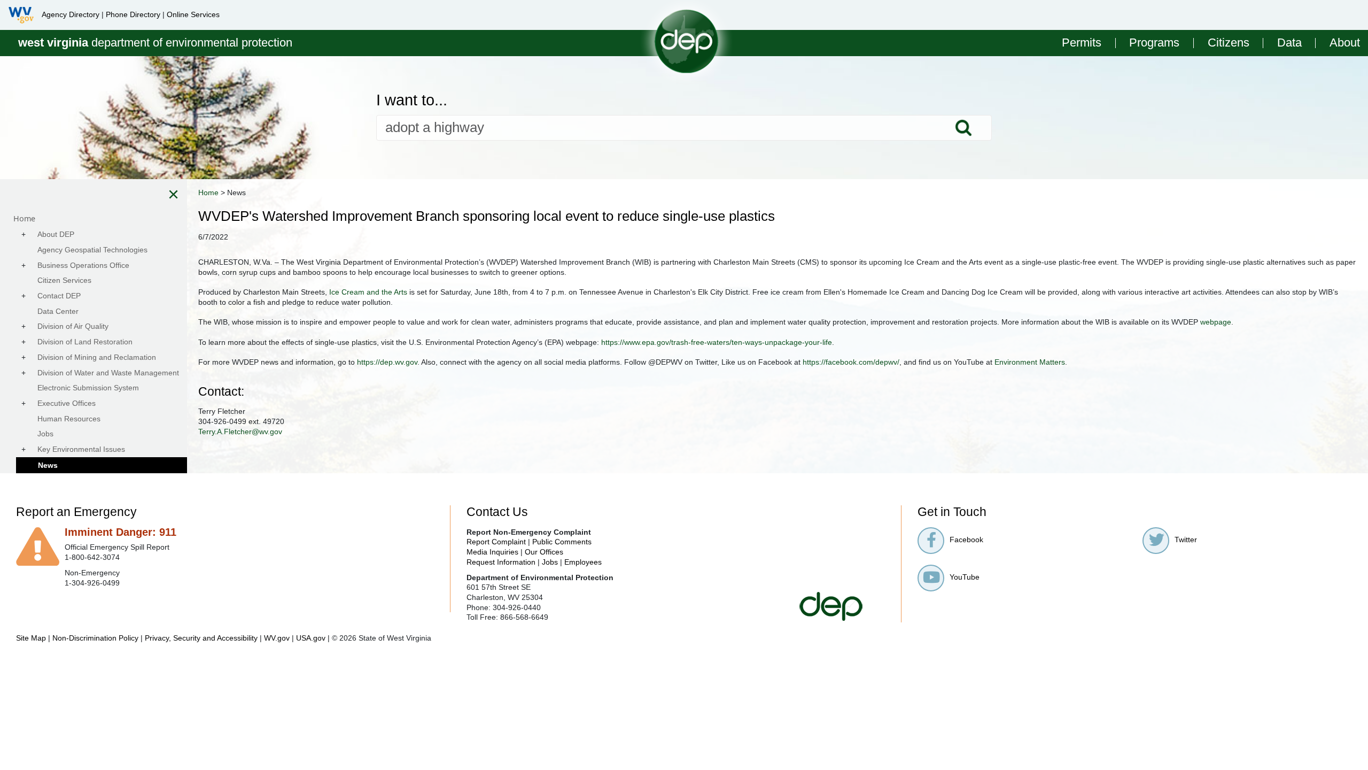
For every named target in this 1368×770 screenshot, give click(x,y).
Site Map (31, 638)
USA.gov (310, 638)
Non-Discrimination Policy (95, 638)
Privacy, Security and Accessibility (201, 638)
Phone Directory (133, 14)
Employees (583, 562)
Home (208, 192)
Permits (1081, 43)
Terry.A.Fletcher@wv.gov (240, 431)
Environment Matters (1029, 362)
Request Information (501, 562)
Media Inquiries (492, 552)
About (1345, 43)
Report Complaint (496, 541)
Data (1289, 43)
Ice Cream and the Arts (368, 292)
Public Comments (562, 541)
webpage (1215, 322)
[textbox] (684, 128)
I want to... (411, 100)
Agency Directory (70, 14)
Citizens (1228, 43)
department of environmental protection (155, 42)
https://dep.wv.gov (387, 362)
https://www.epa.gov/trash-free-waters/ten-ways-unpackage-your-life (716, 342)
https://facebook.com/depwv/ (851, 362)
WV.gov (277, 638)
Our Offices (544, 552)
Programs (1154, 43)
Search (963, 128)
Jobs (550, 562)
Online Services (193, 14)
